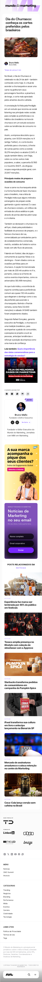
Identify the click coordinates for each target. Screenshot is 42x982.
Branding (6, 897)
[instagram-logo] (4, 854)
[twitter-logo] (8, 854)
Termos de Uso (9, 935)
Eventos (6, 907)
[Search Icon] (29, 975)
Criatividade (8, 913)
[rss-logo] (19, 854)
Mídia (5, 903)
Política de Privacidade (12, 931)
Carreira (6, 910)
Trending (6, 890)
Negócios (7, 893)
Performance (8, 900)
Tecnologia (7, 917)
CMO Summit (8, 872)
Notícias (6, 869)
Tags (5, 938)
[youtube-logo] (15, 854)
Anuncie (6, 876)
